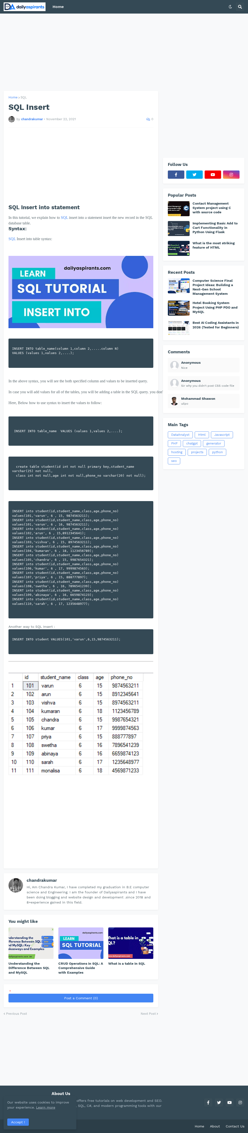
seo (174, 461)
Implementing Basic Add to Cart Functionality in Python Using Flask (215, 227)
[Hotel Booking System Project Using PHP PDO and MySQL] (179, 308)
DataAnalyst (180, 435)
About (215, 1126)
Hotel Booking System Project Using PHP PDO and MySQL (215, 307)
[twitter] (194, 174)
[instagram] (231, 174)
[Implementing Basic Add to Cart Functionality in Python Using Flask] (179, 228)
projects (197, 452)
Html (202, 435)
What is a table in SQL (126, 963)
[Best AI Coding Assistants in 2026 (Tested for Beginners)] (179, 327)
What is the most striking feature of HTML (214, 245)
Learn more (45, 1107)
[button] (230, 6)
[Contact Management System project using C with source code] (179, 208)
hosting (176, 452)
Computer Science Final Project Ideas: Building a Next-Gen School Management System (213, 287)
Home (13, 97)
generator (213, 443)
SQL (24, 97)
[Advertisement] (124, 52)
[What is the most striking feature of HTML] (179, 248)
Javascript (222, 435)
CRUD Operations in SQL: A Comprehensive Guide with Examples (80, 968)
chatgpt (192, 443)
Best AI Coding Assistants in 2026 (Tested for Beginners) (216, 325)
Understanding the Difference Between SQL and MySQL (28, 968)
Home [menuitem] (58, 6)
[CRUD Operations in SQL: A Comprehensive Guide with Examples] (80, 943)
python (217, 452)
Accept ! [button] (18, 1122)
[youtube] (213, 174)
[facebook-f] (176, 174)
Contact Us (235, 1126)
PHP (174, 443)
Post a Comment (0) (81, 998)
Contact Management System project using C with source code (212, 207)
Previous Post (16, 1013)
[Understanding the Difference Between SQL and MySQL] (31, 943)
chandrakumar (42, 880)
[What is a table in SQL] (130, 943)
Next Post (148, 1013)
